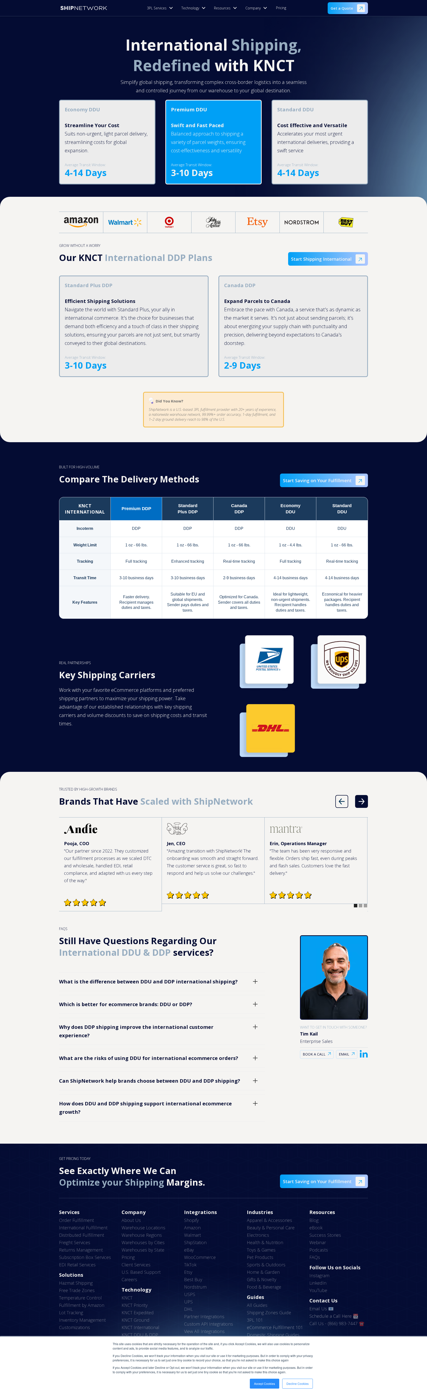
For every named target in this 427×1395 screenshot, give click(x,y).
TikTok (190, 1265)
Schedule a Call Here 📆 (333, 1316)
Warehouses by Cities (143, 1242)
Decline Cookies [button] (297, 1383)
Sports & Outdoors (266, 1265)
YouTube (318, 1290)
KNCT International (140, 1327)
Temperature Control (80, 1298)
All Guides (257, 1305)
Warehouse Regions (142, 1235)
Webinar (317, 1242)
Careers (129, 1279)
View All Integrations (204, 1331)
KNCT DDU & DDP (140, 1335)
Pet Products (260, 1257)
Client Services (136, 1265)
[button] (161, 8)
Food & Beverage (264, 1287)
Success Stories (325, 1235)
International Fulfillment (83, 1228)
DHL (188, 1309)
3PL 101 (255, 1320)
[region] (213, 557)
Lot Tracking (71, 1312)
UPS (188, 1302)
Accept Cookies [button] (264, 1383)
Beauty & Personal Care (271, 1228)
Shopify (191, 1220)
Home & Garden (263, 1272)
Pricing (281, 7)
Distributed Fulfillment (81, 1235)
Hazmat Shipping (76, 1283)
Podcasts (318, 1250)
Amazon (192, 1228)
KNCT (127, 1298)
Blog (314, 1220)
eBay (189, 1250)
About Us (131, 1220)
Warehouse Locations (143, 1228)
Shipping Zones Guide (269, 1312)
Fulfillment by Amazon (81, 1305)
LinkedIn (317, 1283)
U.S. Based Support (141, 1272)
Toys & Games (261, 1250)
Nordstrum (195, 1287)
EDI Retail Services (77, 1265)
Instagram (319, 1275)
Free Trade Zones (77, 1290)
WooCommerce (200, 1257)
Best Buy (193, 1279)
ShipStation (195, 1242)
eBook (315, 1228)
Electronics (258, 1235)
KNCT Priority (135, 1305)
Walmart (192, 1235)
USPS (189, 1294)
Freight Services (74, 1242)
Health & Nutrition (265, 1242)
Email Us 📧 (321, 1309)
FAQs (314, 1257)
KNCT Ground (135, 1320)
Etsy (188, 1272)
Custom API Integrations (208, 1324)
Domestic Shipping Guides (273, 1335)
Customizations (74, 1327)
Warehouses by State (143, 1250)
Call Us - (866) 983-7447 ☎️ (336, 1323)
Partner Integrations (204, 1316)
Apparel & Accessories (269, 1220)
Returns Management (81, 1250)
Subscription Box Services (85, 1257)
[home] (83, 8)
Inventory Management (82, 1320)
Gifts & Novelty (261, 1279)
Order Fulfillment (76, 1220)
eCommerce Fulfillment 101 (275, 1327)
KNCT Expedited (138, 1312)
